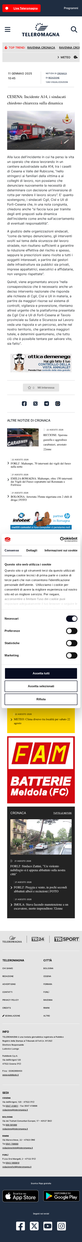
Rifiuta (41, 699)
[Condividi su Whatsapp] (57, 403)
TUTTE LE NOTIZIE (62, 813)
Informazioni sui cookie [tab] (61, 550)
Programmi (71, 8)
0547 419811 (12, 1106)
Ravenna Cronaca (41, 47)
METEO (65, 57)
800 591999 (11, 1125)
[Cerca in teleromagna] (74, 29)
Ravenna (48, 1000)
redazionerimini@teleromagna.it (17, 1148)
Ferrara (47, 984)
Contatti (7, 992)
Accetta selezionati (41, 686)
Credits (6, 1008)
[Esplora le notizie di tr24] (7, 29)
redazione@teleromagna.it (15, 1110)
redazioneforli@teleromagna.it (16, 1167)
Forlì (46, 992)
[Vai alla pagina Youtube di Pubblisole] (47, 1229)
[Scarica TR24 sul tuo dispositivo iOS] (20, 1196)
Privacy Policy (10, 1000)
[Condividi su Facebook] (24, 403)
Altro (46, 1016)
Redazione (8, 976)
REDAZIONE (54, 77)
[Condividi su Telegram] (46, 403)
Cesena (47, 976)
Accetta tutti (41, 673)
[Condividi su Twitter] (35, 403)
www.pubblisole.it (10, 1075)
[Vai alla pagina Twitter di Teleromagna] (34, 1225)
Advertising (9, 984)
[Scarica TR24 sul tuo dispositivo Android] (61, 1196)
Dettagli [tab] (31, 550)
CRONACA (62, 73)
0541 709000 (12, 1144)
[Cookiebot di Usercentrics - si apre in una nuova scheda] (60, 539)
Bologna (48, 968)
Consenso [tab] (12, 550)
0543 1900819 (12, 1163)
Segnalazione (12, 1016)
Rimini (46, 1008)
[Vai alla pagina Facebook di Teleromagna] (23, 1229)
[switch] (71, 631)
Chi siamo (7, 968)
